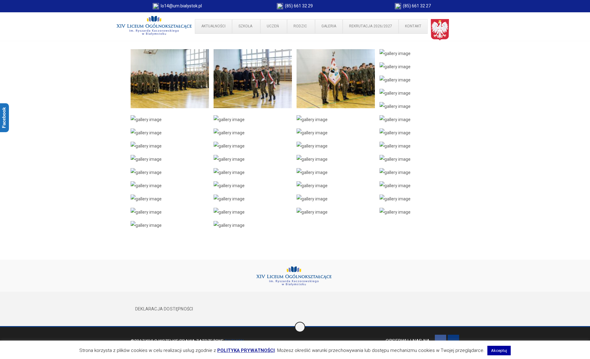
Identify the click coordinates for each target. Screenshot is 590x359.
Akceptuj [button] (499, 350)
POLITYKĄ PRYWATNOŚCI (246, 350)
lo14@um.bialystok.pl (180, 5)
